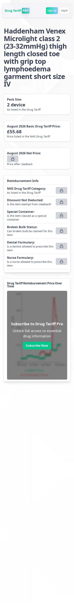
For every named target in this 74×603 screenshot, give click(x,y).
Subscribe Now (37, 345)
